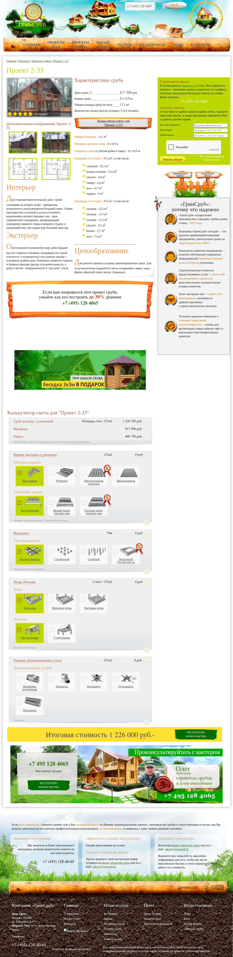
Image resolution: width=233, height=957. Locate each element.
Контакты (200, 44)
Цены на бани (152, 918)
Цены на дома (152, 913)
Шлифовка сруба (114, 924)
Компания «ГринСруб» (33, 905)
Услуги (125, 44)
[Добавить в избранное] (42, 2)
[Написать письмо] (33, 2)
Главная (31, 44)
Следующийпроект (207, 174)
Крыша (108, 918)
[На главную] (25, 2)
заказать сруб (190, 85)
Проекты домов (41, 61)
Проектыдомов (80, 44)
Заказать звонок (172, 159)
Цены (178, 44)
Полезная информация (158, 924)
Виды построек (198, 905)
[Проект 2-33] (39, 97)
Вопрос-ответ (72, 918)
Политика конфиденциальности (72, 949)
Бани (187, 918)
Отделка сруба (113, 929)
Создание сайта (187, 887)
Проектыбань (56, 44)
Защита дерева (113, 939)
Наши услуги (116, 905)
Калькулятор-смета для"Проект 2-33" (113, 122)
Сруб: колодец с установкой (33, 421)
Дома (187, 913)
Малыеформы (103, 44)
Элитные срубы (194, 929)
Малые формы (193, 924)
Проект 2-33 (60, 61)
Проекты (23, 61)
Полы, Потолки (24, 582)
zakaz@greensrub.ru (104, 866)
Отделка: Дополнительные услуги (38, 660)
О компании (71, 913)
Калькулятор (152, 44)
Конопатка (110, 934)
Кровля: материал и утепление (35, 455)
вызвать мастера (196, 734)
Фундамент (21, 533)
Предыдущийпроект (180, 174)
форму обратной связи (116, 863)
